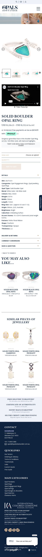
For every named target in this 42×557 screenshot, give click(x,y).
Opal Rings (5, 186)
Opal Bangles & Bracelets (13, 491)
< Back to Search (9, 253)
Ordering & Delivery (11, 457)
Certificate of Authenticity (21, 405)
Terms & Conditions (12, 459)
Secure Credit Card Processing (21, 415)
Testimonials (9, 462)
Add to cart (11, 167)
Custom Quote (10, 467)
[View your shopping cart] (21, 2)
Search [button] (16, 2)
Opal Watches (9, 493)
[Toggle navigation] (38, 8)
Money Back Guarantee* (21, 410)
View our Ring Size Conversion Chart (21, 145)
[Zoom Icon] (21, 48)
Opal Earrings (9, 488)
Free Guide (8, 470)
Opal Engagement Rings (19, 183)
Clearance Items (10, 495)
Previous (2, 73)
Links (6, 464)
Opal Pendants (10, 482)
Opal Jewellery (33, 183)
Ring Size (5, 155)
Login (25, 2)
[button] (40, 203)
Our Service (8, 454)
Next (40, 73)
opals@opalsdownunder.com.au (18, 444)
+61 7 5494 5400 (10, 442)
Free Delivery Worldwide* (20, 399)
